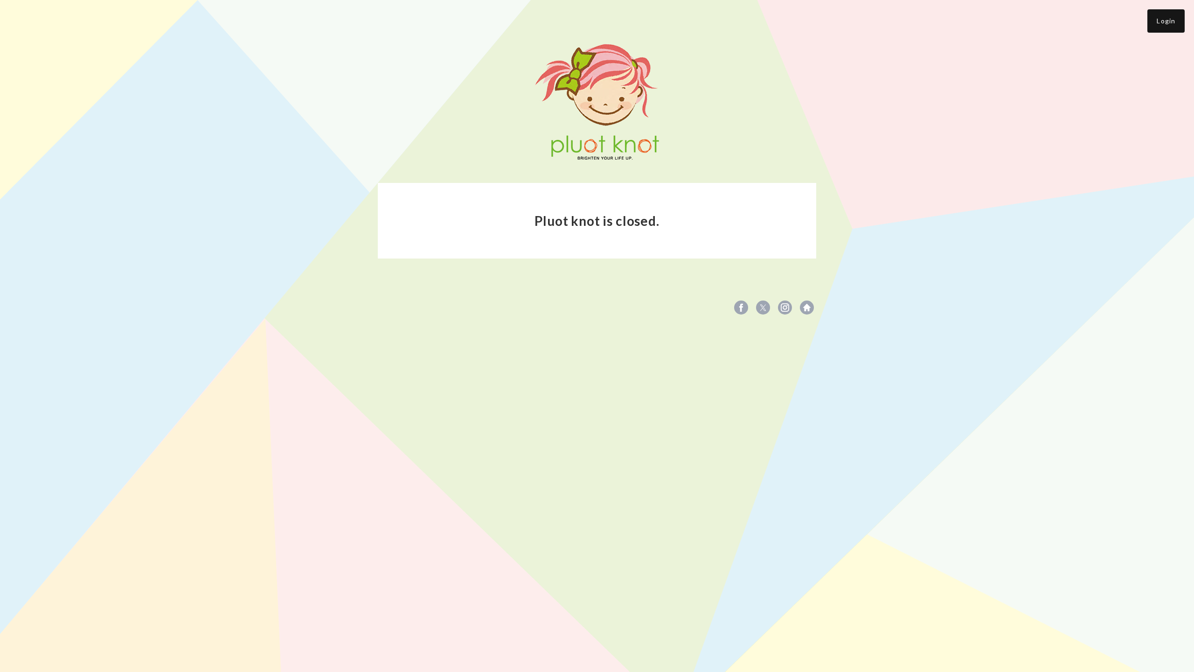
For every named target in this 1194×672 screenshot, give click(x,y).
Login (1166, 21)
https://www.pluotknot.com (807, 308)
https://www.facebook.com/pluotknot (741, 308)
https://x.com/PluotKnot (763, 308)
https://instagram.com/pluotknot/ (785, 308)
